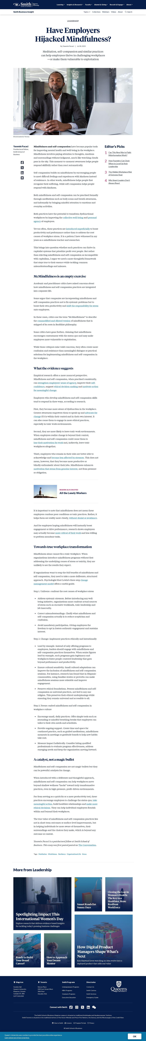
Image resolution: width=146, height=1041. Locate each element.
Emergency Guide (92, 997)
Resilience (62, 854)
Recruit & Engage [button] (116, 5)
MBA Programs (67, 990)
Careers (69, 1023)
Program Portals (80, 1023)
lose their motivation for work (48, 442)
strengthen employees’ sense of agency (57, 382)
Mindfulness (52, 854)
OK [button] (134, 1036)
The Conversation (87, 845)
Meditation (42, 854)
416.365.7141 (42, 994)
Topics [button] (86, 12)
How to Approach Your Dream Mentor (57, 960)
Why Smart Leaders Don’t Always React (119, 181)
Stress (84, 854)
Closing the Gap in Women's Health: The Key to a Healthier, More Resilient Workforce (118, 899)
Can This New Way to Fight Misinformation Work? (119, 153)
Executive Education (69, 997)
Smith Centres (91, 990)
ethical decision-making (66, 386)
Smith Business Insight (23, 12)
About (120, 12)
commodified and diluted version (53, 320)
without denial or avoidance (83, 517)
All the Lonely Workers (73, 493)
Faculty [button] (88, 5)
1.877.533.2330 (18, 996)
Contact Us (90, 987)
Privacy (91, 1023)
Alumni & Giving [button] (100, 5)
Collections (96, 12)
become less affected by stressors (68, 457)
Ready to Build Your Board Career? (24, 960)
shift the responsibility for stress (82, 305)
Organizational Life (74, 854)
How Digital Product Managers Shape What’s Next (97, 951)
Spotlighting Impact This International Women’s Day (40, 916)
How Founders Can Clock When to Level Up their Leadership (119, 164)
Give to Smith (58, 1023)
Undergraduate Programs (70, 987)
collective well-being (73, 217)
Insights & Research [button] (74, 5)
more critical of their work (68, 532)
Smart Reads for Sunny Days (86, 905)
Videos (113, 12)
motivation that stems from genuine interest (55, 468)
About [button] (128, 5)
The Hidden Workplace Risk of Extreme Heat (120, 173)
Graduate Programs (68, 994)
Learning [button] (60, 5)
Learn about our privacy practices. (17, 1038)
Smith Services (91, 994)
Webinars (105, 12)
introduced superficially (78, 228)
